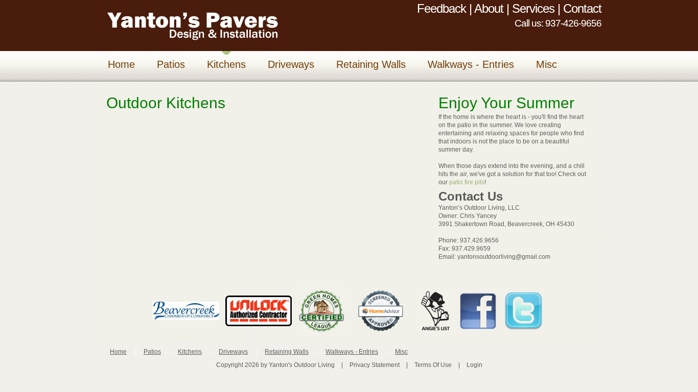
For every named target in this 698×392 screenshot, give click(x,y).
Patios (152, 351)
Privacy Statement (375, 365)
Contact (582, 8)
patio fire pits (466, 182)
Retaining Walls (287, 351)
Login (474, 365)
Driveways (233, 351)
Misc (401, 351)
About (488, 8)
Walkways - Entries (351, 351)
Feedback (441, 8)
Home (118, 351)
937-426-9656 (573, 23)
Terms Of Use (433, 365)
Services (533, 8)
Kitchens (190, 351)
